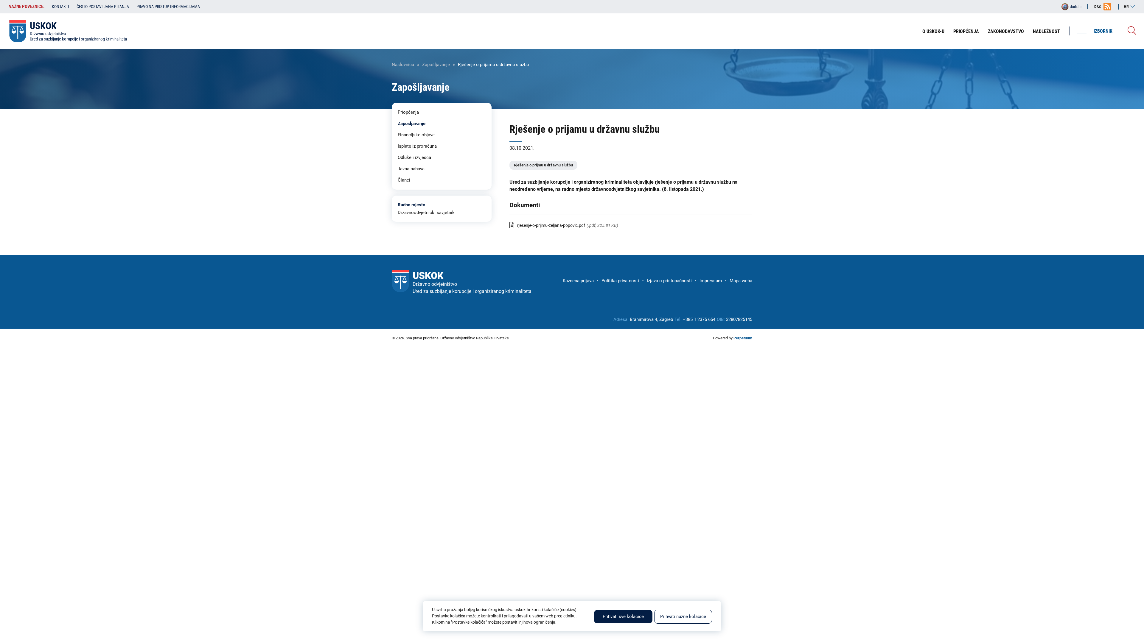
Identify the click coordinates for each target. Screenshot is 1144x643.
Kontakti (60, 6)
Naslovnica (403, 64)
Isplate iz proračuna (417, 146)
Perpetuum (742, 338)
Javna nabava (411, 168)
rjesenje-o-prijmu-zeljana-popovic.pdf (551, 225)
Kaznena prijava (578, 280)
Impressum (711, 280)
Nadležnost (1046, 31)
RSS (1097, 6)
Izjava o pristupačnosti (669, 280)
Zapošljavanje (436, 64)
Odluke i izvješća (414, 157)
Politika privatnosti (620, 280)
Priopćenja (966, 31)
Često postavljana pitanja (103, 6)
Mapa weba (741, 280)
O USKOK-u (933, 31)
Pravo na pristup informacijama (168, 6)
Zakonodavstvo (1006, 31)
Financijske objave (416, 135)
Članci (404, 180)
